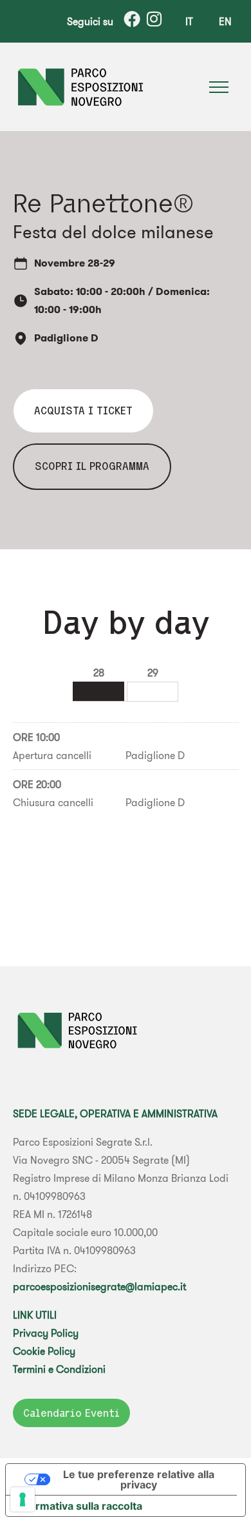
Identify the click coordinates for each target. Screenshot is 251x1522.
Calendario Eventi (71, 1413)
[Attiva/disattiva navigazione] (219, 87)
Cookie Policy (44, 1350)
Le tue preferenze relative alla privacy (138, 1479)
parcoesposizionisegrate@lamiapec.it (99, 1286)
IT (189, 21)
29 (152, 672)
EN (225, 21)
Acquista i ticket (83, 410)
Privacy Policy (46, 1332)
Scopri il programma (92, 466)
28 (98, 672)
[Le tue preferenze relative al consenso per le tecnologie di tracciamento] (22, 1499)
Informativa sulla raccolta (79, 1505)
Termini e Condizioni (59, 1369)
